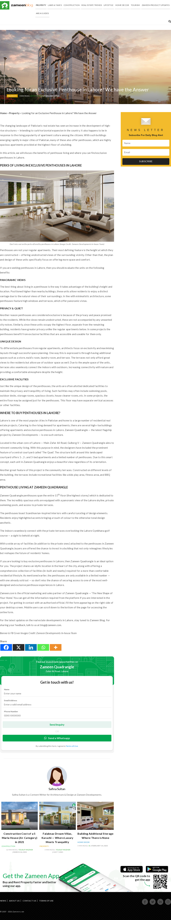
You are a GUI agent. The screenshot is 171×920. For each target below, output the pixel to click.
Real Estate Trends (91, 5)
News (3, 900)
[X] (18, 647)
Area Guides (42, 13)
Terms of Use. (72, 746)
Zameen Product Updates (156, 5)
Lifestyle (109, 5)
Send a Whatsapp (59, 738)
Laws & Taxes (55, 5)
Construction (72, 5)
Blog (22, 5)
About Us (14, 900)
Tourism (135, 5)
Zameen (5, 5)
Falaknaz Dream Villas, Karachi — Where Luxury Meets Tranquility (57, 838)
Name (6, 689)
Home (3, 113)
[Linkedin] (31, 647)
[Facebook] (6, 647)
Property (41, 5)
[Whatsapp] (43, 647)
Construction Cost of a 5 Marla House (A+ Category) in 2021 (19, 838)
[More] (55, 647)
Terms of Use (46, 900)
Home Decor (122, 5)
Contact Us (29, 900)
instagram (168, 904)
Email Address (10, 700)
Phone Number (11, 711)
